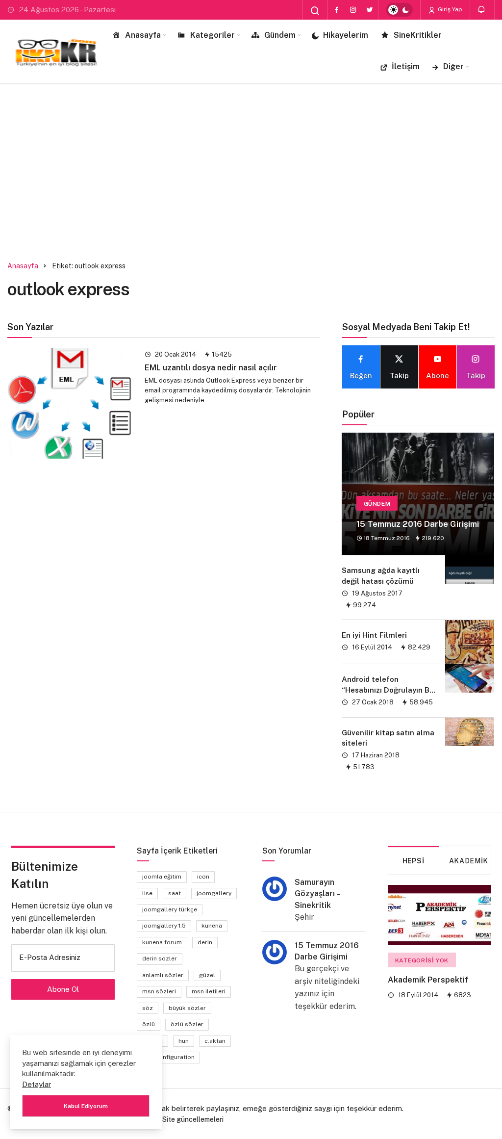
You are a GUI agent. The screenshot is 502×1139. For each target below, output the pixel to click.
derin (205, 942)
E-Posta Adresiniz (49, 957)
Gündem (280, 35)
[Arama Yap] (315, 11)
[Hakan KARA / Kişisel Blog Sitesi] (56, 51)
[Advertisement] (251, 166)
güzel (207, 975)
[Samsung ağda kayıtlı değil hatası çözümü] (469, 587)
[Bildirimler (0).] (482, 9)
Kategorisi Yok (422, 960)
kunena (211, 925)
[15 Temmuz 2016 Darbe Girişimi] (418, 494)
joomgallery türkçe (169, 909)
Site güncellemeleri (193, 1119)
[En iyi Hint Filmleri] (469, 642)
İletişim (406, 66)
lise (147, 893)
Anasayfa (143, 35)
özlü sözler (187, 1024)
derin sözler (159, 958)
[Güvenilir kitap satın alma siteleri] (469, 750)
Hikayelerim (345, 35)
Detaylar (36, 1084)
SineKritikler (418, 35)
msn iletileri (209, 991)
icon (203, 876)
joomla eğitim (161, 876)
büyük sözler (187, 1008)
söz (147, 1008)
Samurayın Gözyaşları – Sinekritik (317, 894)
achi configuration (168, 1057)
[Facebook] (336, 10)
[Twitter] (369, 10)
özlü (148, 1024)
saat (174, 893)
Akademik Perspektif (428, 980)
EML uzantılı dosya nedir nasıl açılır (211, 367)
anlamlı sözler (162, 975)
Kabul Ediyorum (86, 1106)
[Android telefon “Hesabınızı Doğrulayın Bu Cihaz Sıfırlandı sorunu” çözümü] (469, 690)
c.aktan (215, 1040)
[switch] (399, 10)
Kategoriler (212, 35)
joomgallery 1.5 (164, 925)
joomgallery (214, 893)
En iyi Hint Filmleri (374, 635)
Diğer (453, 66)
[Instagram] (353, 10)
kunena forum (162, 942)
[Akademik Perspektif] (439, 915)
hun (183, 1040)
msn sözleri (159, 991)
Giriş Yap (449, 9)
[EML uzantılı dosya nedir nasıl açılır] (69, 403)
